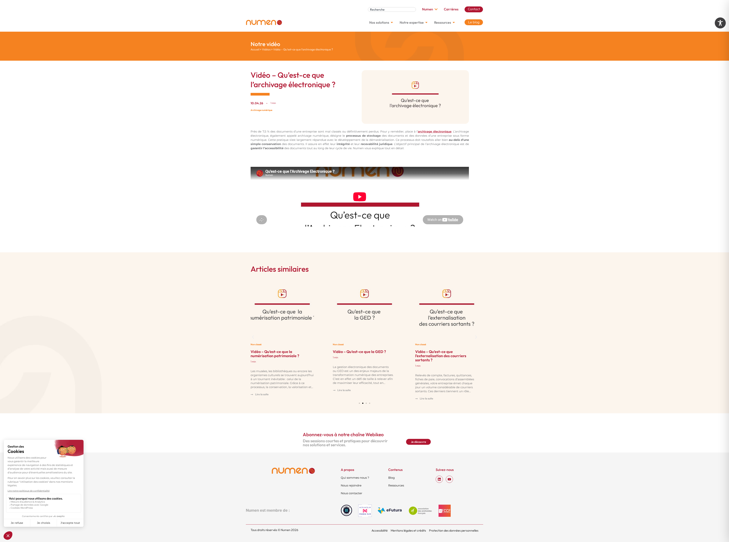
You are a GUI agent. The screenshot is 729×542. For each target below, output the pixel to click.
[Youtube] (449, 479)
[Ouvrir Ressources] (453, 22)
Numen (427, 9)
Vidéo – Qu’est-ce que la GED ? (277, 351)
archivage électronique (434, 131)
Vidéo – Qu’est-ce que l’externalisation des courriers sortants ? (358, 355)
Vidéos (266, 49)
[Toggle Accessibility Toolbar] (720, 23)
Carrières (451, 9)
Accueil (255, 49)
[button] (253, 337)
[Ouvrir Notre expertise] (426, 22)
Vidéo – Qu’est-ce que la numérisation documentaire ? (440, 353)
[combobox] (392, 9)
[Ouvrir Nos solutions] (392, 22)
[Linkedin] (439, 479)
